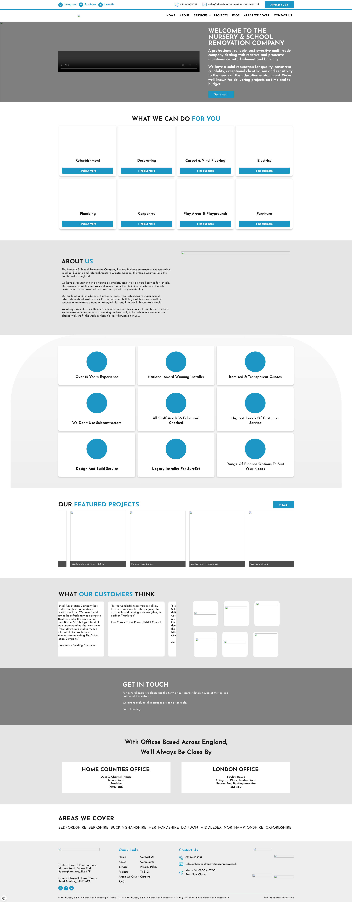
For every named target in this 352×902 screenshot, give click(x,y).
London (189, 828)
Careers (145, 876)
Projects (221, 15)
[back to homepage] (79, 15)
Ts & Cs (144, 872)
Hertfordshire (164, 828)
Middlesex (211, 828)
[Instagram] (60, 888)
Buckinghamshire (128, 828)
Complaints (147, 862)
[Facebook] (66, 888)
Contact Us (283, 15)
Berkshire (98, 828)
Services (200, 15)
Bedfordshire (72, 828)
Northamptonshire (243, 828)
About (184, 15)
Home (170, 15)
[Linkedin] (71, 888)
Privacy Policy (148, 867)
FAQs (236, 15)
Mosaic (290, 898)
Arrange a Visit (279, 4)
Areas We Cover (257, 15)
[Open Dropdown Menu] (210, 15)
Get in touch (221, 94)
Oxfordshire (279, 828)
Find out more (87, 170)
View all (283, 504)
